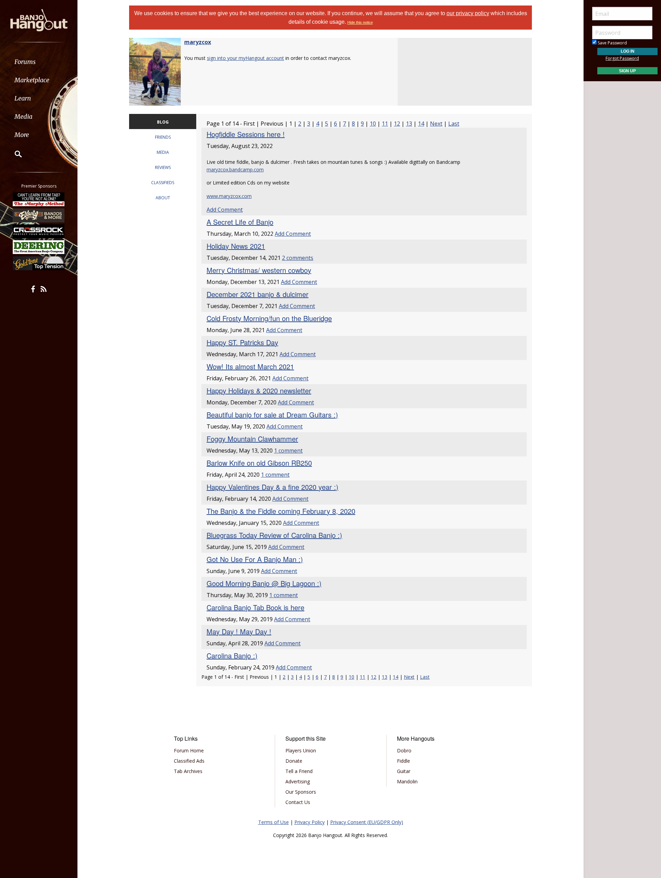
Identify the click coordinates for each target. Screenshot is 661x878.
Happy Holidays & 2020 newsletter (259, 390)
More (21, 135)
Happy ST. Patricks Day (242, 342)
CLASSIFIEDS (162, 183)
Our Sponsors (300, 792)
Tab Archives (188, 771)
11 (385, 123)
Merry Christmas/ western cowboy (259, 270)
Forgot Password (622, 58)
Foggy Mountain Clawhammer (252, 439)
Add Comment (225, 209)
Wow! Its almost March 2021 (250, 366)
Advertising (297, 781)
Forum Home (189, 750)
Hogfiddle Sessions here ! (246, 134)
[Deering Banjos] (39, 247)
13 (409, 123)
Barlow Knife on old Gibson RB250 (259, 463)
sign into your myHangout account (245, 58)
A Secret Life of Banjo (240, 222)
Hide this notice (360, 22)
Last (453, 123)
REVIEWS (163, 167)
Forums (25, 62)
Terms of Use (273, 822)
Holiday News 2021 (236, 246)
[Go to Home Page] (38, 19)
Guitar (403, 771)
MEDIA (163, 152)
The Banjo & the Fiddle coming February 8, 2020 (281, 511)
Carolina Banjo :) (232, 655)
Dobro (404, 750)
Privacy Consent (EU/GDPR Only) (366, 822)
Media (23, 116)
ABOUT (163, 198)
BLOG (163, 122)
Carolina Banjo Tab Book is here (255, 607)
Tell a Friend (299, 771)
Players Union (300, 750)
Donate (293, 761)
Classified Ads (189, 761)
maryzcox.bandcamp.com (235, 169)
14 (421, 123)
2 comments (297, 258)
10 (373, 123)
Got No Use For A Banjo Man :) (255, 559)
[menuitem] (38, 62)
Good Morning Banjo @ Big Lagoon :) (264, 583)
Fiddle (403, 761)
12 (397, 123)
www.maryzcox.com (229, 196)
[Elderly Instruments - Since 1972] (39, 215)
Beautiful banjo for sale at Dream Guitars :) (272, 415)
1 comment (288, 450)
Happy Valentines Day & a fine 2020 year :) (272, 487)
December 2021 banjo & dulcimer (257, 294)
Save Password (612, 43)
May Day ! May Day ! (239, 631)
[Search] (14, 153)
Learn (22, 98)
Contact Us (297, 802)
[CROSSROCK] (39, 231)
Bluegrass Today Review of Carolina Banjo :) (274, 535)
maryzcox (197, 42)
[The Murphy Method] (39, 199)
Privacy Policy (309, 822)
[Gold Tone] (39, 263)
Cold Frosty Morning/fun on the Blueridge (269, 318)
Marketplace (31, 80)
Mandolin (407, 781)
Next (436, 123)
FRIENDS (163, 137)
